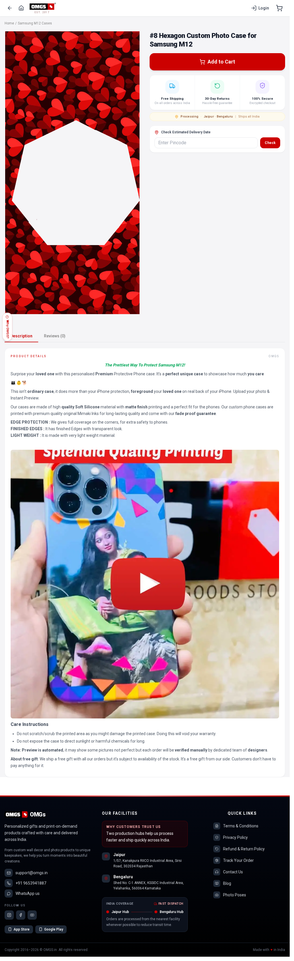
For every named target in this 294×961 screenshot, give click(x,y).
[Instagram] (9, 915)
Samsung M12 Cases (35, 23)
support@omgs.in (32, 872)
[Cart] (279, 8)
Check (270, 143)
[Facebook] (20, 915)
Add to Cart (221, 62)
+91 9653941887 (31, 883)
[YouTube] (32, 915)
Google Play (53, 929)
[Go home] (21, 8)
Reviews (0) (54, 336)
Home (9, 23)
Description (21, 336)
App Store (21, 929)
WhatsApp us (28, 893)
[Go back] (10, 8)
